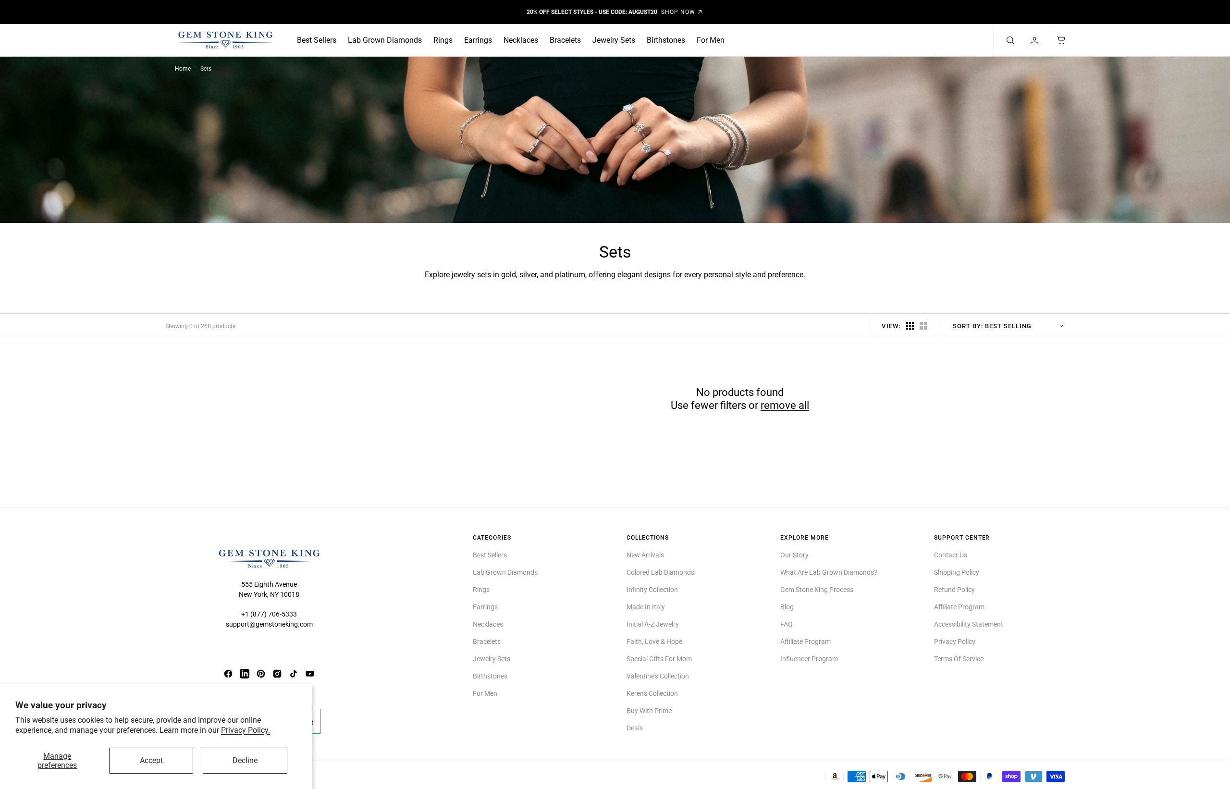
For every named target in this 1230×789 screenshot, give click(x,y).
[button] (1035, 40)
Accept (151, 760)
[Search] (1009, 40)
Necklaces (521, 40)
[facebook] (228, 673)
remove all (785, 405)
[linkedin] (244, 673)
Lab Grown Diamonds (385, 40)
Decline (245, 760)
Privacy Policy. (245, 730)
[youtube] (310, 673)
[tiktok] (293, 673)
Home (183, 68)
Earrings (478, 40)
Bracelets (565, 40)
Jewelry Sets (613, 40)
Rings (443, 40)
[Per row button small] (923, 326)
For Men (711, 40)
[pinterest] (261, 673)
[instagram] (277, 673)
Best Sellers (316, 40)
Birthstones (666, 40)
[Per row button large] (910, 326)
